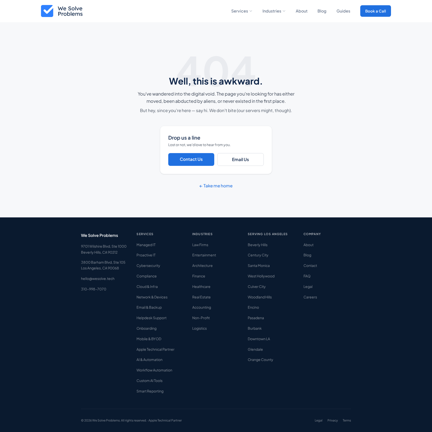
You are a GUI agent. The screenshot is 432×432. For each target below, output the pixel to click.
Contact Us (191, 159)
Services (239, 11)
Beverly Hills (258, 244)
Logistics (199, 328)
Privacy (333, 420)
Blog (322, 11)
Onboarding (146, 328)
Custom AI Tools (149, 380)
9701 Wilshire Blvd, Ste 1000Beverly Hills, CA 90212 (103, 249)
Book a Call (375, 11)
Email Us (240, 159)
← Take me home (216, 185)
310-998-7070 (93, 289)
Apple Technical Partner (155, 349)
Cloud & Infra (147, 286)
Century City (258, 255)
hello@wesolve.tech (97, 278)
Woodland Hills (260, 297)
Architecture (202, 265)
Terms (347, 420)
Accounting (201, 307)
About (302, 11)
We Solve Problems (99, 235)
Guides (343, 11)
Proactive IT (146, 255)
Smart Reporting (150, 391)
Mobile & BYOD (148, 338)
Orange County (260, 359)
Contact (310, 265)
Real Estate (201, 297)
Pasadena (256, 317)
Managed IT (146, 244)
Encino (253, 307)
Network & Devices (152, 297)
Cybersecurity (148, 265)
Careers (310, 297)
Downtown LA (259, 338)
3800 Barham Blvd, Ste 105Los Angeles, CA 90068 (103, 265)
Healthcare (201, 286)
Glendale (255, 349)
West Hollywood (261, 276)
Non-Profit (201, 317)
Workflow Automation (154, 370)
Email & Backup (149, 307)
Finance (198, 276)
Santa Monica (259, 265)
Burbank (255, 328)
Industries (271, 11)
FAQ (307, 276)
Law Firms (200, 244)
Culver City (257, 286)
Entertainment (204, 255)
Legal (308, 286)
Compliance (146, 276)
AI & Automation (149, 359)
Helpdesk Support (151, 317)
